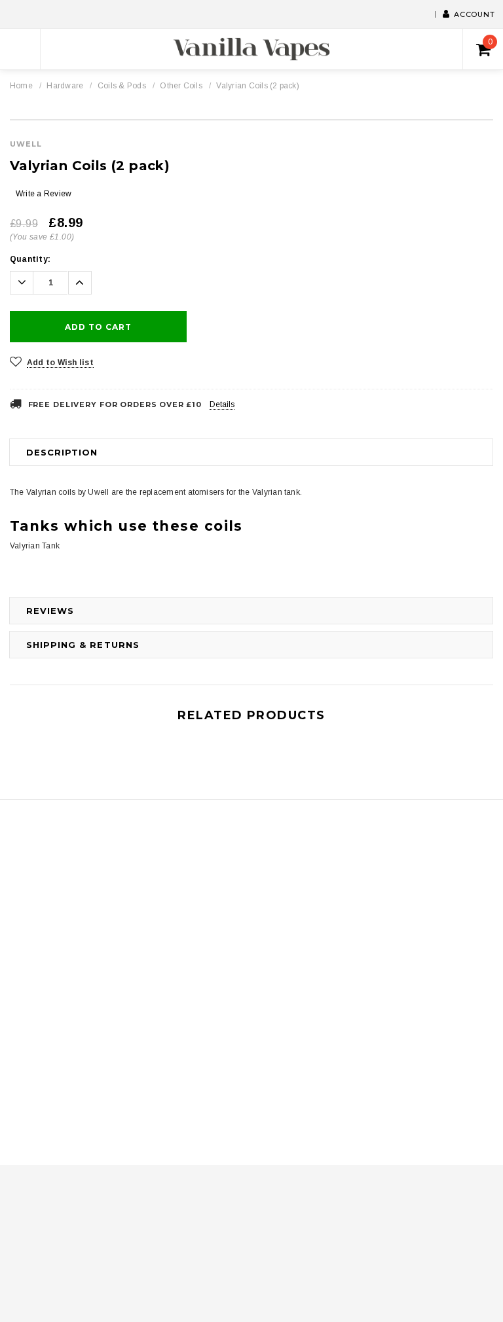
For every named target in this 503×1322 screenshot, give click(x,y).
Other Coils (181, 85)
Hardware (65, 85)
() (490, 41)
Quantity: (30, 259)
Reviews (50, 610)
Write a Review (43, 193)
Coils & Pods (122, 85)
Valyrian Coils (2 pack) (257, 85)
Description (62, 452)
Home (21, 85)
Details (222, 404)
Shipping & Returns (83, 644)
